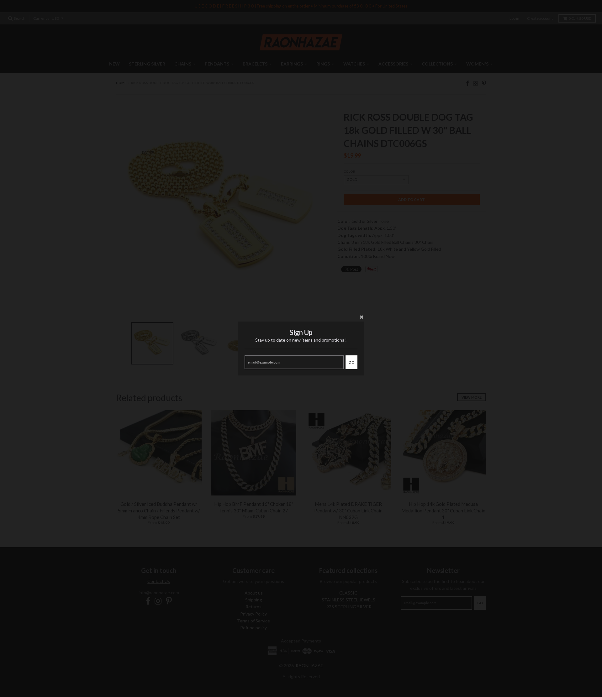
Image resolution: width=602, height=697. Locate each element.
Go (351, 362)
